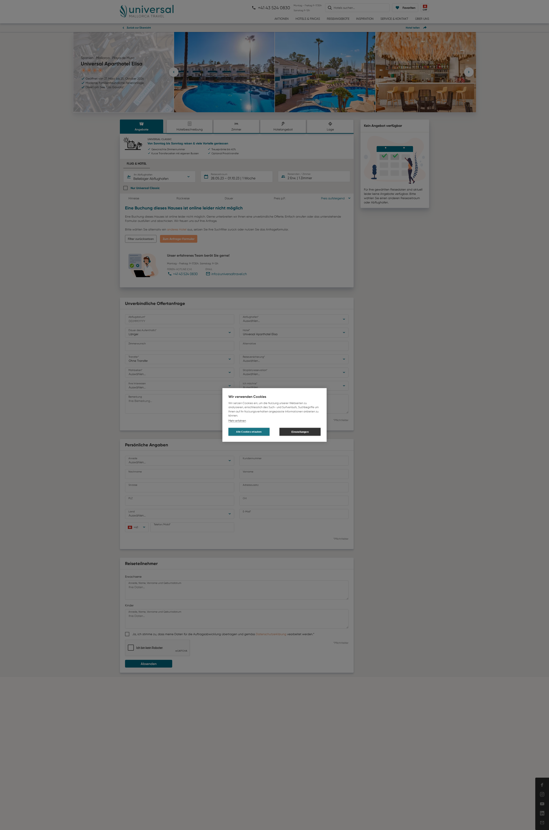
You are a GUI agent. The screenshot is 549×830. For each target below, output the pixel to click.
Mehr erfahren (237, 420)
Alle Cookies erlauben (249, 431)
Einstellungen (300, 431)
